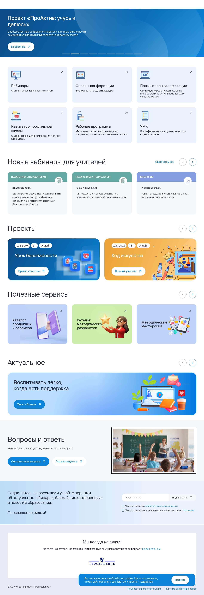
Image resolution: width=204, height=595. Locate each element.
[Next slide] (192, 162)
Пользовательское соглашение (144, 588)
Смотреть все (164, 162)
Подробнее (146, 581)
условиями (189, 510)
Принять (180, 580)
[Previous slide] (183, 162)
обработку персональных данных (161, 506)
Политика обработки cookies (180, 588)
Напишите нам (151, 548)
